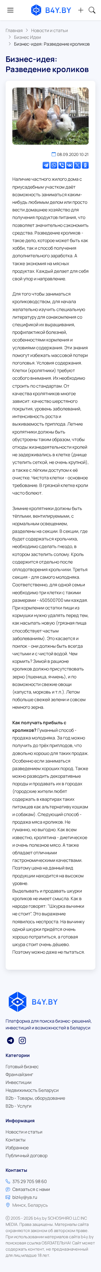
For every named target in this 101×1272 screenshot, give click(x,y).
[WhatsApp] (53, 165)
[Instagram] (22, 1040)
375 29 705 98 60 (29, 1181)
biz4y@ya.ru (24, 1197)
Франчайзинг (19, 1074)
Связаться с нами (31, 1189)
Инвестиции (18, 1082)
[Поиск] (92, 10)
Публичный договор (26, 1155)
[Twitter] (77, 165)
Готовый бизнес (22, 1066)
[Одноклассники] (85, 165)
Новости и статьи (24, 1132)
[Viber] (61, 165)
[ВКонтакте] (69, 165)
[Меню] (10, 10)
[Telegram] (46, 165)
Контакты (16, 1140)
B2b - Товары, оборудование (35, 1098)
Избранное (17, 1147)
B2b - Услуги (18, 1106)
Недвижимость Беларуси (32, 1090)
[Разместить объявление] (80, 10)
